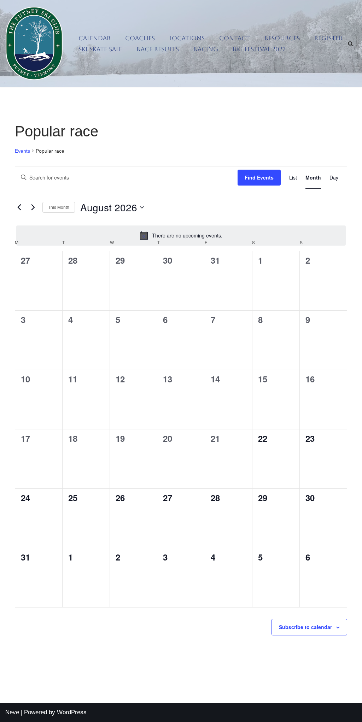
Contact (234, 38)
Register (328, 38)
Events (22, 151)
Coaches (140, 38)
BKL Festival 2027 (259, 49)
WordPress (72, 712)
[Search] (350, 43)
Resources (282, 38)
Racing (205, 49)
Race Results (157, 49)
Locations (187, 38)
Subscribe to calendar (305, 626)
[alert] (181, 235)
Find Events (259, 177)
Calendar (94, 38)
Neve (12, 712)
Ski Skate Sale (100, 49)
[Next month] (33, 207)
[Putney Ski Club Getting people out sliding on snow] (35, 43)
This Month (58, 207)
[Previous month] (19, 207)
